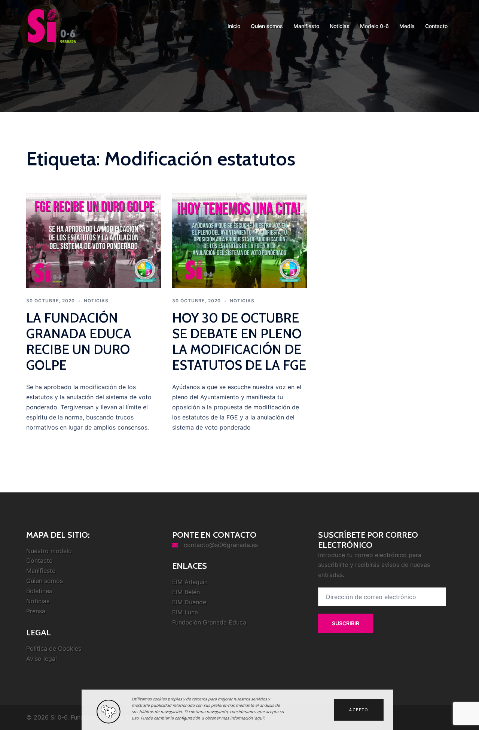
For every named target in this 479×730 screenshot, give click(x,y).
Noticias (340, 26)
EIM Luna (185, 612)
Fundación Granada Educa (209, 622)
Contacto (436, 26)
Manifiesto (306, 26)
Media (407, 26)
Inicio (234, 26)
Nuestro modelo (49, 551)
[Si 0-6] (51, 25)
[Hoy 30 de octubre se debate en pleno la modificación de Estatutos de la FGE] (239, 240)
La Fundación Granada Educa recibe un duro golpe (78, 341)
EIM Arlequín (190, 582)
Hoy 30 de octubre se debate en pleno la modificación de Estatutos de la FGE (239, 341)
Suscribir (345, 623)
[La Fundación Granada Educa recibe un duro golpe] (93, 240)
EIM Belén (186, 592)
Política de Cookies (53, 648)
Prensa (35, 611)
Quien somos (267, 26)
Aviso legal (41, 658)
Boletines (39, 591)
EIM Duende (189, 602)
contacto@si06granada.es (221, 545)
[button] (359, 710)
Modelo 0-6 (374, 26)
